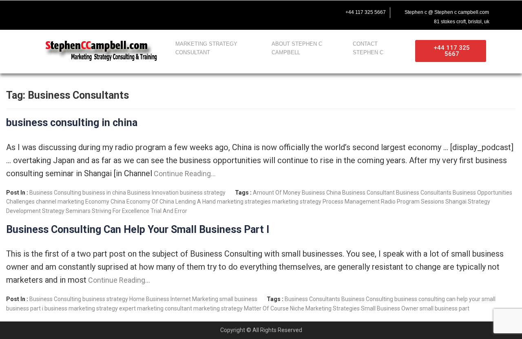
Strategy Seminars (66, 211)
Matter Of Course (266, 308)
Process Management (351, 201)
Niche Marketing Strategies (325, 308)
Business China (321, 192)
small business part (444, 308)
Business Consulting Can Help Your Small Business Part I (137, 229)
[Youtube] (73, 11)
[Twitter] (56, 11)
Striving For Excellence (120, 211)
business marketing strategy (81, 308)
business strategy (203, 192)
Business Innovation (153, 192)
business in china (104, 192)
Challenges (20, 201)
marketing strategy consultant (206, 48)
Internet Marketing (194, 299)
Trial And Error (168, 211)
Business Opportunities (482, 192)
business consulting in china (71, 123)
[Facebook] (39, 11)
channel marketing (60, 201)
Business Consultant (368, 192)
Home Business (149, 299)
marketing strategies (244, 201)
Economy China (105, 201)
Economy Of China (150, 201)
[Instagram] (90, 11)
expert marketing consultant (155, 308)
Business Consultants (423, 192)
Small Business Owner (389, 308)
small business (238, 299)
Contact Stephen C (368, 48)
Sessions (432, 201)
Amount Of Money (277, 192)
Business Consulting (55, 192)
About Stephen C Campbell (297, 48)
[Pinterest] (107, 11)
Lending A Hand (195, 201)
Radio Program (400, 201)
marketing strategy (296, 201)
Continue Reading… (184, 173)
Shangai (456, 201)
